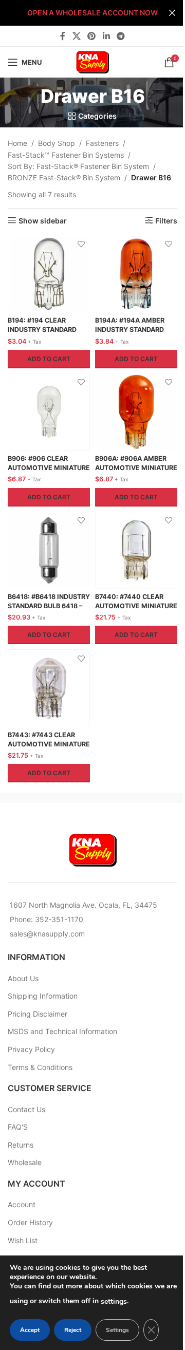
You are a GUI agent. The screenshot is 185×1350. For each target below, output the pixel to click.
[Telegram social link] (120, 36)
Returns (20, 1144)
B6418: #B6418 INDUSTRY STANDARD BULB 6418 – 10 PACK (49, 605)
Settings (117, 1330)
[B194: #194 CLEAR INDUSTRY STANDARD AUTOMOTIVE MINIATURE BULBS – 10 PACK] (49, 273)
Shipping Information (43, 995)
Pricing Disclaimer (37, 1013)
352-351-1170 (59, 919)
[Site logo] (92, 61)
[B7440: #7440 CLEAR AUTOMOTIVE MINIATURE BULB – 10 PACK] (136, 550)
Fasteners (102, 143)
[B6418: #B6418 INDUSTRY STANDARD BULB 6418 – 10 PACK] (49, 550)
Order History (30, 1222)
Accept (30, 1330)
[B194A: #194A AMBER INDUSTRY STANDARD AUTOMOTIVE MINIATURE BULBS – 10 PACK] (136, 273)
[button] (49, 359)
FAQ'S (18, 1126)
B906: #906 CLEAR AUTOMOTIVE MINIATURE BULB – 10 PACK (49, 467)
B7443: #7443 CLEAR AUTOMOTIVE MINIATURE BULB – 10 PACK (49, 744)
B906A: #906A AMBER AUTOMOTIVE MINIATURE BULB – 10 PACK (136, 467)
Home (17, 143)
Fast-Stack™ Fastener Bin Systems (66, 155)
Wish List (23, 1240)
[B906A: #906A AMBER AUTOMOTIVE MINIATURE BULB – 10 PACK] (136, 412)
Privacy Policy (31, 1049)
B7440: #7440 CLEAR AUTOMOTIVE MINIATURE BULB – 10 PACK (136, 605)
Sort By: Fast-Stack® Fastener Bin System (78, 166)
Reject (72, 1330)
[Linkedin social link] (106, 36)
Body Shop (56, 143)
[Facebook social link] (63, 36)
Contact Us (26, 1109)
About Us (23, 978)
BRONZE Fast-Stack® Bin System (64, 177)
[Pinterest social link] (91, 36)
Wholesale (25, 1162)
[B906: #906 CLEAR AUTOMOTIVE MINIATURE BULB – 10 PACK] (49, 412)
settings (114, 1301)
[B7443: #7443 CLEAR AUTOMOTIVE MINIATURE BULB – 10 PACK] (49, 687)
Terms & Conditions (40, 1067)
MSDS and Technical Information (62, 1031)
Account (21, 1204)
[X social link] (76, 36)
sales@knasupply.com (47, 933)
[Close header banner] (172, 13)
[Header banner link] (92, 13)
